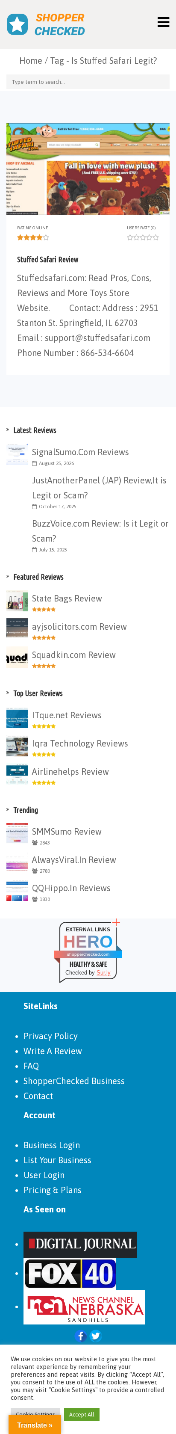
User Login (44, 1175)
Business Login (51, 1145)
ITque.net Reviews (67, 715)
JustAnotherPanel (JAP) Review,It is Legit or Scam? (99, 487)
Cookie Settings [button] (35, 1414)
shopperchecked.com (88, 954)
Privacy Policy (50, 1036)
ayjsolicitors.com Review (79, 626)
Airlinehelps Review (70, 771)
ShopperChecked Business (74, 1081)
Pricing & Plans (52, 1190)
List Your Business (57, 1160)
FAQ (31, 1066)
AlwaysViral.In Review (74, 860)
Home (30, 60)
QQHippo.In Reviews (71, 888)
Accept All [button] (81, 1414)
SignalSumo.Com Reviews (80, 452)
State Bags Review (67, 598)
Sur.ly (104, 972)
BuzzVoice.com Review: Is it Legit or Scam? (100, 530)
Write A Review (52, 1051)
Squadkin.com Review (74, 655)
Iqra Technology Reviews (80, 743)
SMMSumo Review (67, 831)
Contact (38, 1096)
